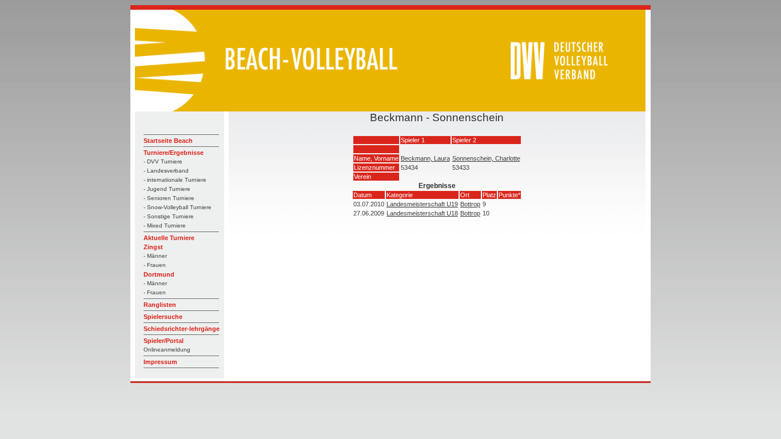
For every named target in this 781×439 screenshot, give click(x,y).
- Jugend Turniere (167, 189)
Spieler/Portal (164, 340)
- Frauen (155, 265)
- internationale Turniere (175, 180)
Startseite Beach (168, 140)
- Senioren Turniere (169, 198)
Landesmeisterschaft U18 (422, 213)
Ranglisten (160, 304)
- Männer (155, 256)
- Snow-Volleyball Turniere (178, 207)
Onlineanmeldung (167, 349)
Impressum (160, 361)
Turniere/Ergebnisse (174, 152)
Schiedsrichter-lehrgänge (182, 328)
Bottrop (470, 204)
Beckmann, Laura (425, 158)
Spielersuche (163, 316)
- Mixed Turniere (165, 225)
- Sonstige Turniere (169, 216)
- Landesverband (166, 170)
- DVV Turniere (163, 161)
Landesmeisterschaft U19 (422, 204)
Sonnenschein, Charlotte (486, 158)
